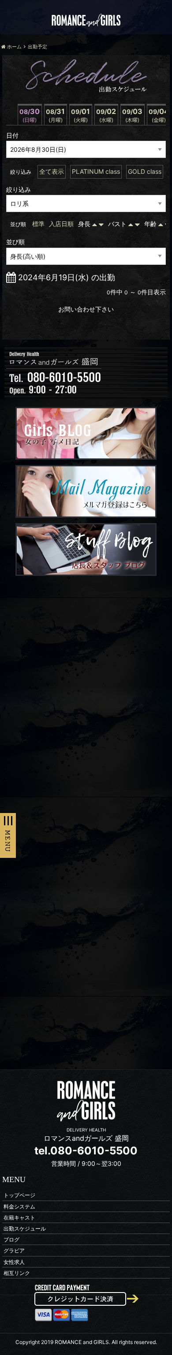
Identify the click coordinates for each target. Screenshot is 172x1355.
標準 (38, 223)
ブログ (11, 1239)
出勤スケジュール (25, 1228)
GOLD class (144, 171)
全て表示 (51, 171)
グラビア (14, 1250)
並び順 (15, 241)
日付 (12, 135)
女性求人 (14, 1261)
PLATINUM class (96, 171)
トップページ (19, 1195)
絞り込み (18, 189)
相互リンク (17, 1272)
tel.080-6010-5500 (86, 1150)
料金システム (19, 1206)
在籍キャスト (19, 1217)
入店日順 (61, 223)
